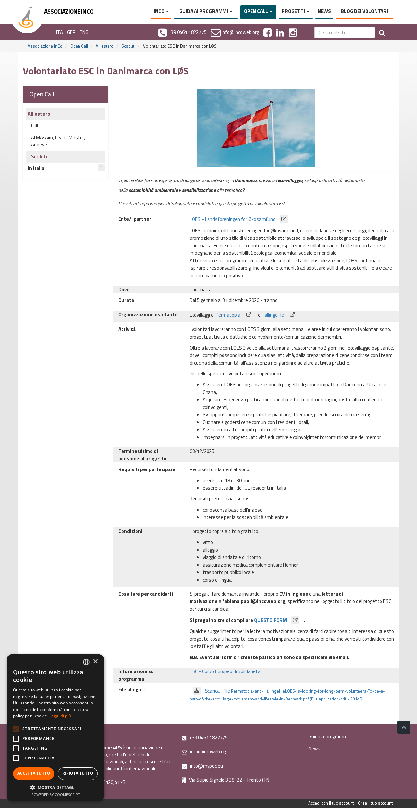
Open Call (256, 11)
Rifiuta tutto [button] (77, 773)
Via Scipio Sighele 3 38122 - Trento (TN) (229, 780)
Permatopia (228, 315)
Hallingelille (273, 315)
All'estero (105, 46)
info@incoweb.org (208, 751)
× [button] (95, 661)
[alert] (55, 727)
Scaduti (128, 46)
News (324, 11)
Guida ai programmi (204, 11)
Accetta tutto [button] (33, 773)
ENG (84, 32)
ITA (59, 32)
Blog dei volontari (364, 11)
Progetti (294, 11)
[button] (55, 787)
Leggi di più (60, 716)
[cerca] (382, 32)
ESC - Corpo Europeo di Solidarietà (225, 671)
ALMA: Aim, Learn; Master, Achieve (58, 141)
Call (34, 125)
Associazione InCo (45, 46)
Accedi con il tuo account (331, 803)
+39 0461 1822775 (208, 737)
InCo (159, 11)
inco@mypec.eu (206, 766)
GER (71, 32)
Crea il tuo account (375, 803)
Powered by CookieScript (55, 794)
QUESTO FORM (271, 620)
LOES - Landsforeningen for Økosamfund (233, 219)
